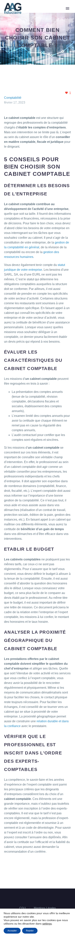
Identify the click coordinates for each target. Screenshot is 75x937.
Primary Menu (67, 8)
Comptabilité (12, 97)
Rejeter (30, 930)
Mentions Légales (45, 908)
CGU (22, 908)
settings (47, 923)
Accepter (12, 930)
